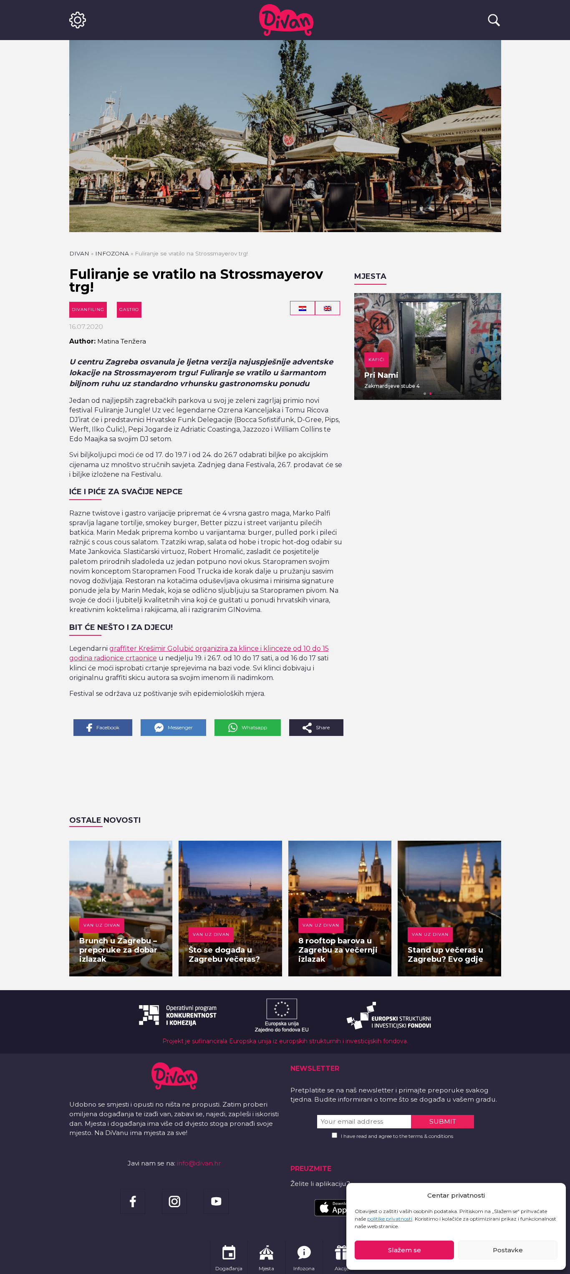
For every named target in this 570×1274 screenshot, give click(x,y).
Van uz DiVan (101, 925)
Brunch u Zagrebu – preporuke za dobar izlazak (118, 950)
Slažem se (404, 1250)
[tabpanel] (427, 346)
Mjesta (370, 276)
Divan (79, 253)
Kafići (376, 359)
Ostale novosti (105, 820)
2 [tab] (430, 393)
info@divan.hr (199, 1163)
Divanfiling (88, 309)
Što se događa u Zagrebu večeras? (224, 954)
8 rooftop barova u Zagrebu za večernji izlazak (338, 950)
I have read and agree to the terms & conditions (397, 1136)
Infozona (112, 253)
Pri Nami (381, 375)
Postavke (508, 1250)
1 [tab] (425, 393)
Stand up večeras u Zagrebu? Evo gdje (445, 954)
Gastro (129, 309)
